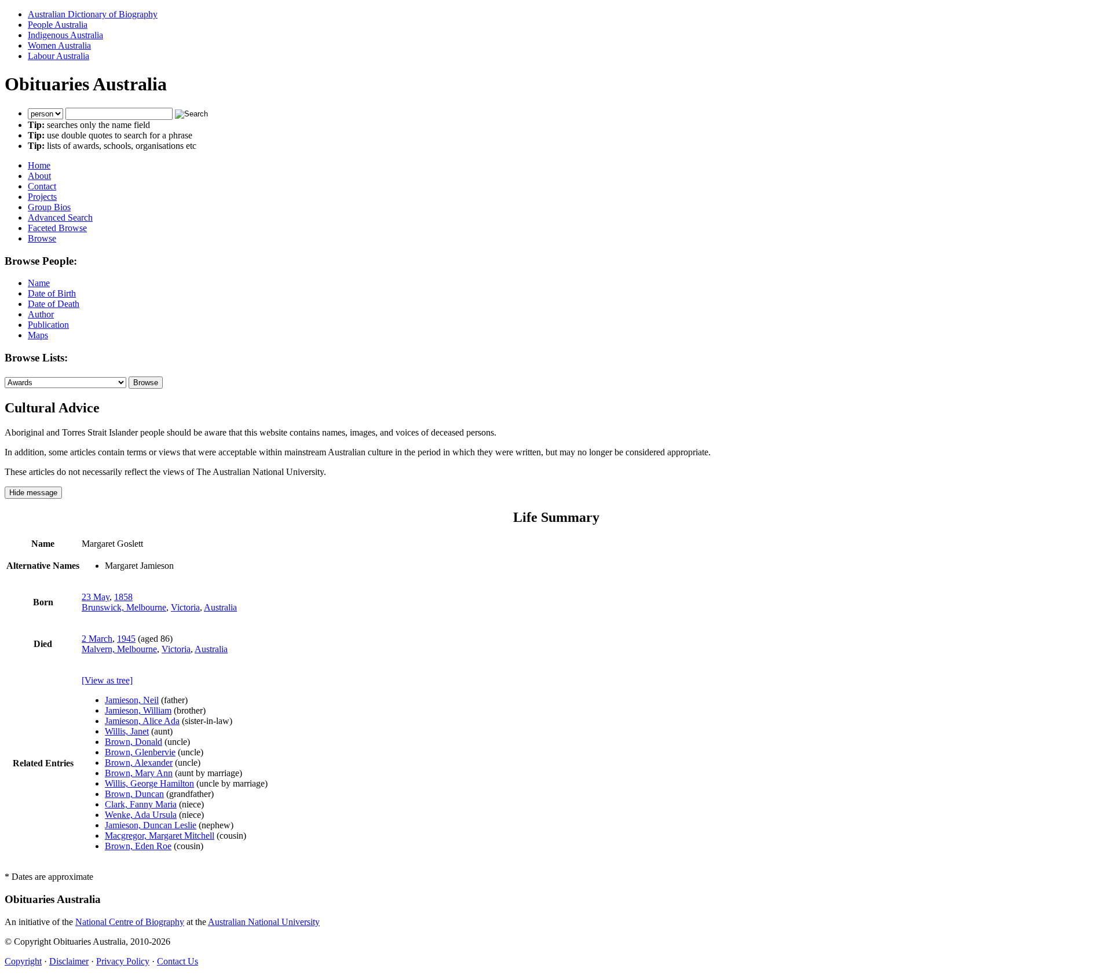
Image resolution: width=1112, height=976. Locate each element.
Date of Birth (52, 293)
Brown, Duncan (134, 794)
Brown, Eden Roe (138, 846)
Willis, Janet (127, 731)
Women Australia (59, 45)
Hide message (33, 492)
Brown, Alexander (139, 762)
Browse (42, 238)
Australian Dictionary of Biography (93, 14)
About (39, 176)
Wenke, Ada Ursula (141, 815)
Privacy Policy (122, 961)
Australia (220, 607)
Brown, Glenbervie (140, 752)
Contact (42, 186)
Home (39, 165)
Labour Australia (58, 56)
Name (39, 283)
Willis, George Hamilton (149, 783)
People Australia (57, 25)
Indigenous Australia (65, 35)
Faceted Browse (57, 228)
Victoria (185, 607)
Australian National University (264, 922)
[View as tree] (107, 680)
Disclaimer (69, 961)
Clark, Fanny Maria (141, 804)
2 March (97, 639)
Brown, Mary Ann (139, 773)
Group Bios (49, 207)
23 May (95, 597)
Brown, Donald (133, 742)
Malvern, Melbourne (119, 649)
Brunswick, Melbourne (124, 607)
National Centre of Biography (129, 922)
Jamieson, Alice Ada (142, 721)
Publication (48, 325)
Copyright (23, 961)
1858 (123, 597)
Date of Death (53, 304)
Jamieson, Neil (132, 700)
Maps (38, 335)
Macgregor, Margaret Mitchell (159, 835)
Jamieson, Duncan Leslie (150, 825)
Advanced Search (60, 217)
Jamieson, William (138, 710)
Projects (42, 197)
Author (41, 314)
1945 (126, 639)
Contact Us (177, 961)
